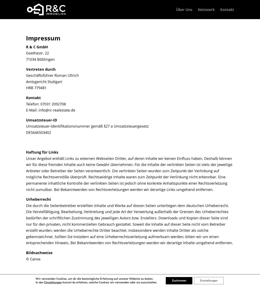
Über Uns (184, 10)
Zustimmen (179, 281)
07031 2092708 (53, 104)
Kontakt (227, 10)
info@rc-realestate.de (57, 110)
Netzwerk (206, 10)
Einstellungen (53, 282)
